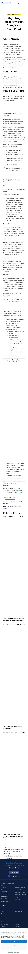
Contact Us (17, 926)
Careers (3, 926)
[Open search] (18, 3)
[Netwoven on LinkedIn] (9, 868)
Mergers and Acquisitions (20, 894)
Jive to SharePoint (12, 506)
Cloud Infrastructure (5, 901)
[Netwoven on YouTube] (18, 868)
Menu (24, 3)
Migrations (3, 887)
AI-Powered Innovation (6, 896)
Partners (16, 921)
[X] (12, 868)
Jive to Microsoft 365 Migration (13, 14)
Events (2, 913)
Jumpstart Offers (18, 911)
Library (2, 911)
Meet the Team (4, 924)
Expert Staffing (18, 899)
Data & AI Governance (20, 892)
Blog (2, 909)
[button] (26, 930)
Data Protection (18, 889)
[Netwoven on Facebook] (15, 868)
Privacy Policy (16, 952)
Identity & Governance (20, 887)
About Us (3, 921)
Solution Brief (20, 492)
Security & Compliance (6, 898)
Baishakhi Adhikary (10, 499)
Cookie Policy (10, 952)
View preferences (14, 949)
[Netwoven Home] (14, 864)
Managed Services (19, 897)
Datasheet (6, 485)
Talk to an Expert (14, 872)
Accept (14, 941)
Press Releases (18, 909)
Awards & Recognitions (20, 924)
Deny (14, 945)
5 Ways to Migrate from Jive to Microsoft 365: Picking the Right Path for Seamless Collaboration (13, 836)
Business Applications (6, 894)
